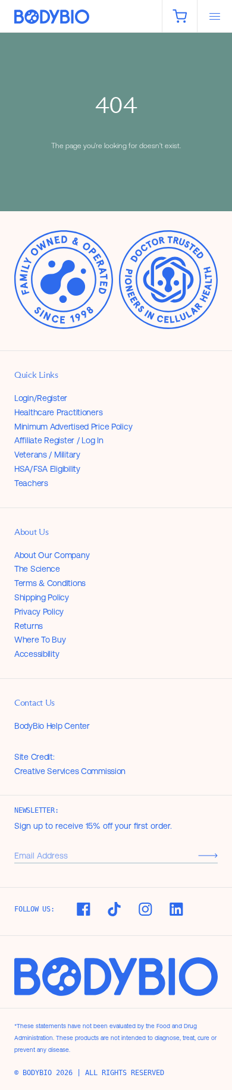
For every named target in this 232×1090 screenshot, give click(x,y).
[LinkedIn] (176, 909)
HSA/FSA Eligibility (47, 469)
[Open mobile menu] (214, 16)
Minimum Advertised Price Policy (73, 426)
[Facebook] (83, 909)
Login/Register (40, 398)
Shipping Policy (41, 597)
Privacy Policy (39, 611)
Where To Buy (40, 639)
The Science (37, 569)
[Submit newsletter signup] (208, 855)
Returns (28, 626)
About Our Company (51, 555)
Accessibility (36, 654)
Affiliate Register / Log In (58, 440)
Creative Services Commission (70, 771)
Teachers (31, 483)
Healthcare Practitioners (58, 412)
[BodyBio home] (81, 17)
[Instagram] (145, 909)
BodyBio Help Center (52, 726)
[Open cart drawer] (179, 16)
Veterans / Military (47, 454)
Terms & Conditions (50, 583)
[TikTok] (114, 909)
